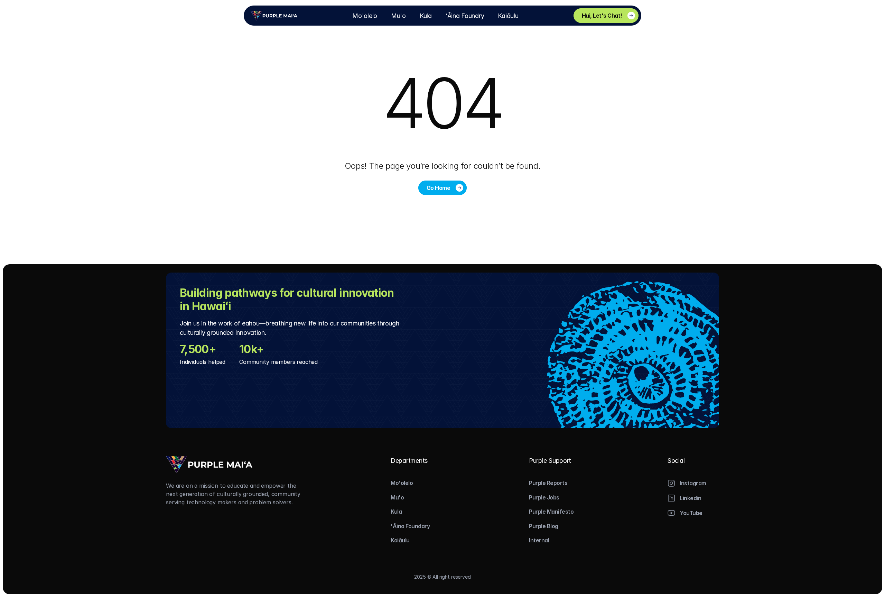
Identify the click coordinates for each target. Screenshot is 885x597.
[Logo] (274, 16)
